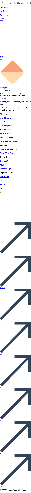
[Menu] (1, 59)
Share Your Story (7, 153)
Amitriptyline (4, 88)
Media (2, 11)
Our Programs (6, 126)
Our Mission (5, 118)
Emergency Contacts (9, 141)
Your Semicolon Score (9, 149)
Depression (4, 176)
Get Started (18, 3)
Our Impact (5, 122)
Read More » (3, 98)
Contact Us (4, 161)
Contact (3, 7)
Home (9, 3)
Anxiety (3, 180)
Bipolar (3, 188)
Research (4, 15)
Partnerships (5, 169)
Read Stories (5, 133)
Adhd (2, 184)
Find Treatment (6, 137)
